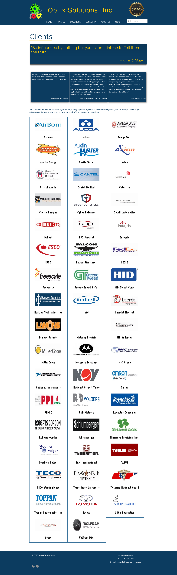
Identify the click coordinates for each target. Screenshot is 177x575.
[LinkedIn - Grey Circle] (37, 566)
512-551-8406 (127, 555)
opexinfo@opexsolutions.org (128, 562)
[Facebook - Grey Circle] (33, 566)
